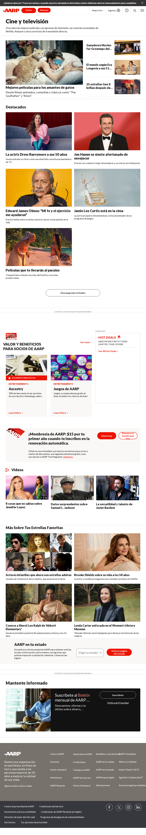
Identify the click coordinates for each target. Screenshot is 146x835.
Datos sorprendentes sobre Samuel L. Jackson (69, 505)
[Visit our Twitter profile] (119, 807)
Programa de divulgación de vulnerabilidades (62, 817)
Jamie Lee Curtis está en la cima (98, 211)
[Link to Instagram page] (128, 807)
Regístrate (97, 10)
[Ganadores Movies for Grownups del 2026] (127, 47)
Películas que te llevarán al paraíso (32, 270)
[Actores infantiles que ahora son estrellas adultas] (39, 552)
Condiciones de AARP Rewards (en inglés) (61, 811)
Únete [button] (29, 10)
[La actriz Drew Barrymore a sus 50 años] (39, 131)
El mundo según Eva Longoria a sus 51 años (99, 66)
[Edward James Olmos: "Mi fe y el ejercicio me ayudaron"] (39, 188)
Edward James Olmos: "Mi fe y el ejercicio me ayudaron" (38, 213)
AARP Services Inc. (82, 777)
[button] (134, 10)
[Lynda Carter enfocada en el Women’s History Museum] (107, 603)
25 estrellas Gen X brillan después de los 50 (98, 86)
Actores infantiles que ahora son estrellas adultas (38, 575)
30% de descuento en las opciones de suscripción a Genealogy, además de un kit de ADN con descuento (26, 395)
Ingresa (112, 10)
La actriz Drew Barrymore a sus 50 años (36, 154)
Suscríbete (118, 695)
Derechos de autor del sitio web (19, 817)
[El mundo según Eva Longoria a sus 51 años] (127, 67)
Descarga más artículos (73, 292)
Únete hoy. (68, 456)
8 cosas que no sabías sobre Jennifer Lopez (24, 505)
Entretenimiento (18, 384)
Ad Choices (9, 822)
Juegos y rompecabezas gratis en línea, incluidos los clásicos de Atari (71, 394)
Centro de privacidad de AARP (19, 806)
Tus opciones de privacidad (34, 822)
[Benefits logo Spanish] (13, 339)
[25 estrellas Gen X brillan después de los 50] (127, 86)
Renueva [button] (44, 10)
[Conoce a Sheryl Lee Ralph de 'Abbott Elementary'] (39, 603)
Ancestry (16, 389)
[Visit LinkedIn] (138, 807)
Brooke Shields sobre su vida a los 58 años (101, 575)
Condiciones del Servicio (51, 806)
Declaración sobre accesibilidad (20, 811)
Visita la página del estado (119, 652)
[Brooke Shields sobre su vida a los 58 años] (107, 552)
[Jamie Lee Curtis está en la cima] (107, 188)
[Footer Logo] (21, 754)
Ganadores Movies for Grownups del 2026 (98, 47)
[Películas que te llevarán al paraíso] (39, 247)
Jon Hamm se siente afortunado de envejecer (101, 156)
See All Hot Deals (107, 351)
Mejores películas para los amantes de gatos (40, 87)
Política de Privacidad (118, 702)
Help (126, 10)
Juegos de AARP (66, 389)
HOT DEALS (107, 337)
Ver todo (85, 342)
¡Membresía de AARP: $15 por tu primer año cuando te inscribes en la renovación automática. (59, 438)
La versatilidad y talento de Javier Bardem (114, 505)
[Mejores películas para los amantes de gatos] (44, 62)
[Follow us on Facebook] (109, 807)
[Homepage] (11, 10)
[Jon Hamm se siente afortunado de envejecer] (107, 131)
